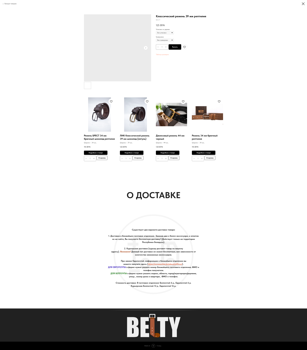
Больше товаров (10, 4)
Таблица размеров (162, 54)
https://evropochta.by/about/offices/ (165, 264)
